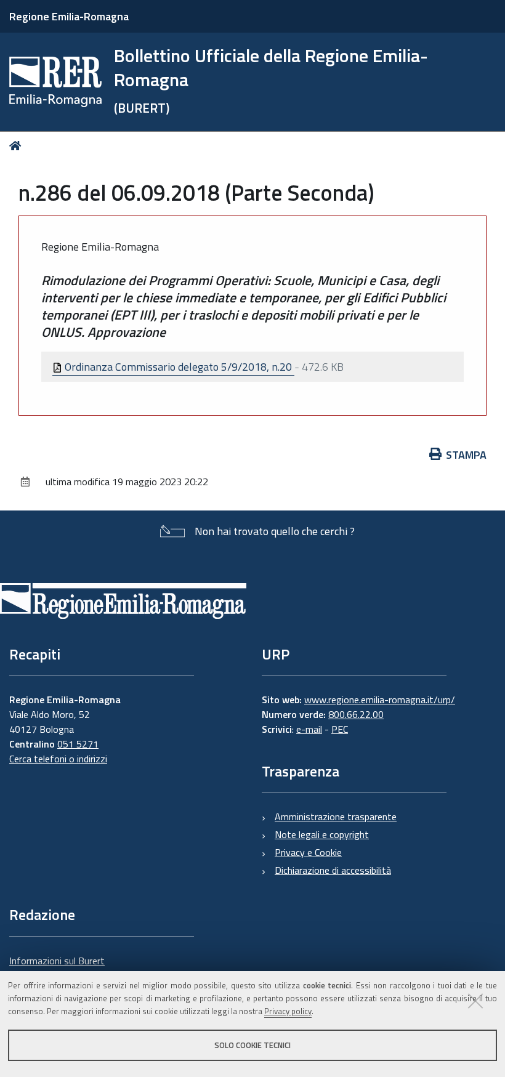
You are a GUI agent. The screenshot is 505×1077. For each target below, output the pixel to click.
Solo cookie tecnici (252, 1045)
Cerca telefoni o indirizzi (58, 758)
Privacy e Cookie (308, 852)
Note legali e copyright (322, 834)
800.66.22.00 (356, 714)
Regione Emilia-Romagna (69, 16)
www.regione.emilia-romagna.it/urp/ (379, 699)
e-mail (309, 729)
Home (17, 145)
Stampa (466, 454)
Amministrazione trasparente (336, 816)
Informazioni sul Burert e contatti (57, 968)
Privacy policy (288, 1011)
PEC (339, 729)
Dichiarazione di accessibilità (333, 870)
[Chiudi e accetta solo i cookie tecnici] (475, 1000)
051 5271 (78, 743)
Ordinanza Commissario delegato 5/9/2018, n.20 (178, 366)
